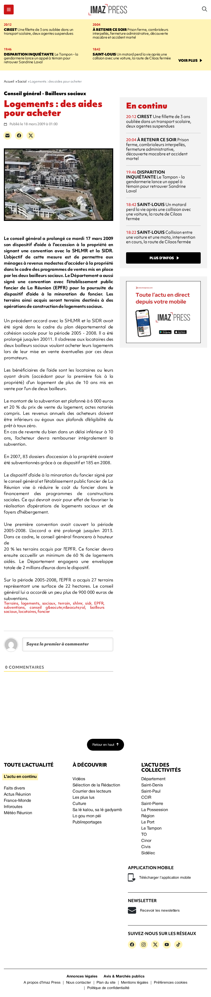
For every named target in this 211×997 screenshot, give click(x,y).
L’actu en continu (20, 777)
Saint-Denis (152, 785)
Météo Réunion (18, 813)
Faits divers (14, 788)
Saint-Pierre (152, 804)
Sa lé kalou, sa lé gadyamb (97, 810)
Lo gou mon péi (87, 816)
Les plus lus (83, 798)
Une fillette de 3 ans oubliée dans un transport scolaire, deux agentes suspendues (38, 31)
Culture (79, 804)
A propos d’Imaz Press (42, 982)
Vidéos (79, 779)
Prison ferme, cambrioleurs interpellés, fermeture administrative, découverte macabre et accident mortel (130, 33)
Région (147, 816)
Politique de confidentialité (108, 988)
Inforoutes (13, 807)
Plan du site (105, 982)
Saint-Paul (151, 791)
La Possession (154, 810)
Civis (146, 847)
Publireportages (87, 822)
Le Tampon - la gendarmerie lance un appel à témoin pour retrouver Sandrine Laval (41, 58)
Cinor (146, 841)
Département (153, 779)
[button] (9, 9)
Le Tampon (151, 828)
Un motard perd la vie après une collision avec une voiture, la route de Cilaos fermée (132, 56)
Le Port (147, 822)
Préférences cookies (170, 982)
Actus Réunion (17, 794)
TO (144, 835)
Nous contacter (78, 982)
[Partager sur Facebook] (19, 135)
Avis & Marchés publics (124, 976)
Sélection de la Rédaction (96, 785)
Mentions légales (134, 982)
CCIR (146, 798)
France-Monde (17, 801)
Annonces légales (82, 976)
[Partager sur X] (31, 135)
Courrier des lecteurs (92, 791)
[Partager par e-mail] (7, 135)
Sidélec (148, 853)
